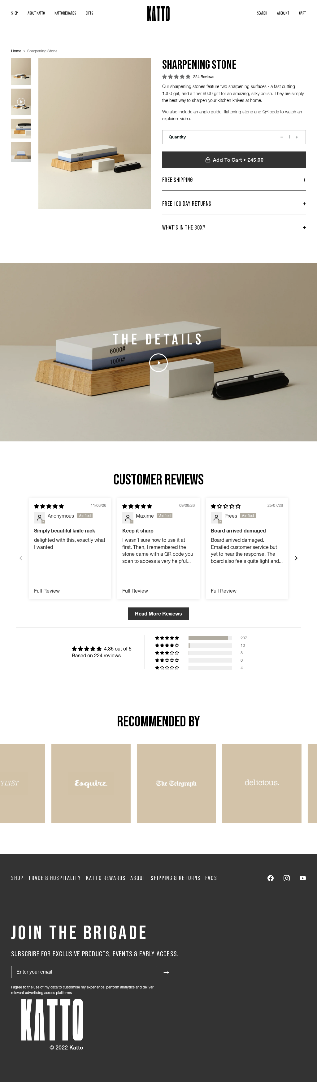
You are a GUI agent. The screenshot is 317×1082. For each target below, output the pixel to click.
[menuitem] (14, 13)
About (138, 878)
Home (16, 51)
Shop (17, 878)
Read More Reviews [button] (158, 613)
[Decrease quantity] (281, 137)
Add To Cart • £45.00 (238, 160)
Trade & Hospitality (54, 878)
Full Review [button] (47, 591)
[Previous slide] (21, 558)
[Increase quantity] (296, 137)
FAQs (211, 878)
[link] (270, 878)
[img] (49, 506)
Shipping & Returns (176, 878)
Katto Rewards (106, 878)
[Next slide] (296, 558)
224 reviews (203, 77)
